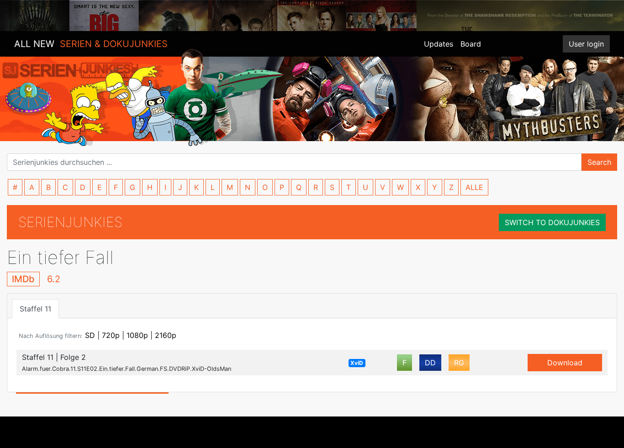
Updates (438, 43)
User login (586, 43)
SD (90, 335)
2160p (165, 335)
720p (111, 335)
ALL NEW (91, 43)
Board (470, 43)
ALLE (474, 187)
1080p (137, 335)
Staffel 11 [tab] (35, 308)
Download (564, 362)
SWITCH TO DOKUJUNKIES (552, 222)
